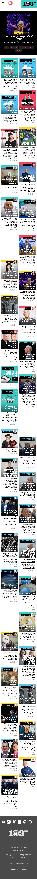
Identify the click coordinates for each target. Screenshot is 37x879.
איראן (6, 47)
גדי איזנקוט (14, 47)
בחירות (18, 50)
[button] (1, 27)
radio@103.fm (18, 850)
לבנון (31, 47)
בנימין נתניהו (23, 47)
